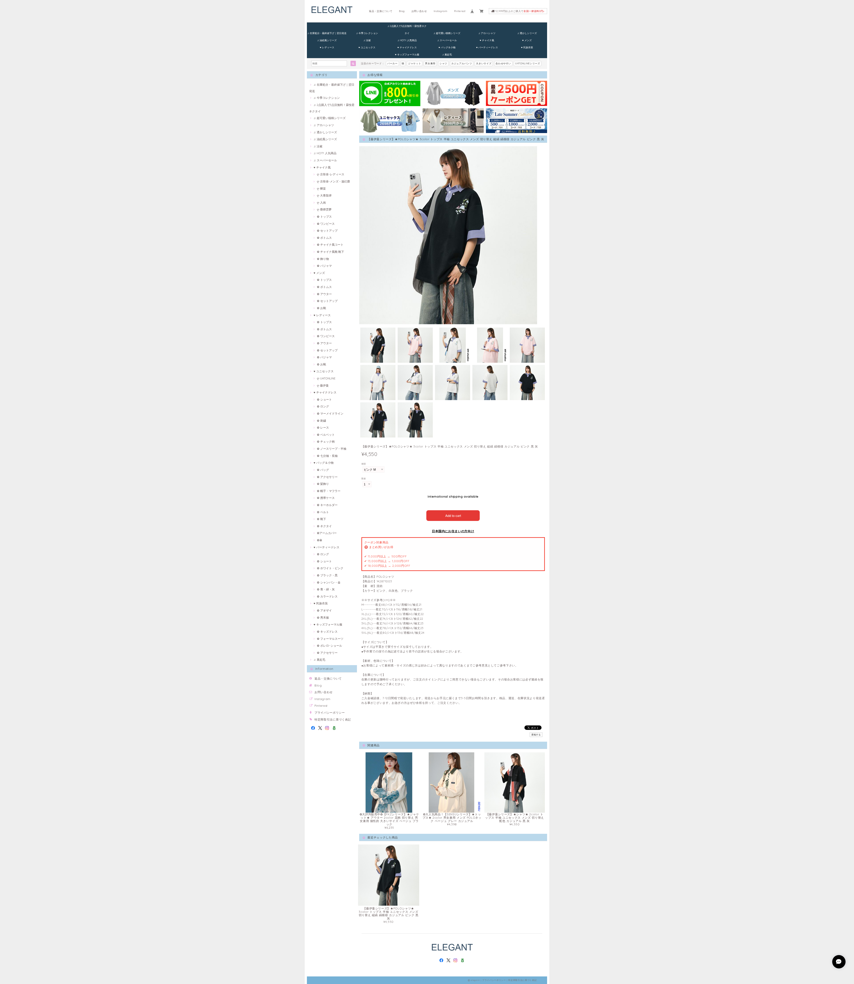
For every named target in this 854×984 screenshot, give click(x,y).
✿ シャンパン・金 (328, 582)
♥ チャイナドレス (407, 47)
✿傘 (319, 540)
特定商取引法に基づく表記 (332, 719)
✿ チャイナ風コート (330, 244)
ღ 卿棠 (321, 188)
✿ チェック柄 (326, 441)
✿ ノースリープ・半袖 (331, 448)
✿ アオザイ (324, 610)
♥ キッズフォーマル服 (407, 54)
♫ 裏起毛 (447, 54)
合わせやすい (503, 63)
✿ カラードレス (327, 596)
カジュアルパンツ (461, 63)
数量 (363, 478)
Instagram (440, 11)
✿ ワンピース (326, 223)
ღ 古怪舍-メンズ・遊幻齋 (333, 181)
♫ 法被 (367, 40)
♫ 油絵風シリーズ (327, 40)
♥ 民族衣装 (527, 47)
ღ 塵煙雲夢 (324, 209)
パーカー (392, 63)
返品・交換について (380, 11)
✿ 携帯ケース (326, 498)
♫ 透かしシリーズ (527, 33)
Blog (402, 11)
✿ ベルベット (326, 434)
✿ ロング (323, 406)
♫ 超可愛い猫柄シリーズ (446, 33)
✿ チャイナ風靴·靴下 (330, 251)
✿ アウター (324, 294)
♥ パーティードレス (487, 47)
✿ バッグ (323, 470)
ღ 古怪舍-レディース (330, 174)
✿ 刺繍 (321, 420)
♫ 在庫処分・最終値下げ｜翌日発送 (326, 33)
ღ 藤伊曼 (323, 385)
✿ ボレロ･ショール (329, 645)
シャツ (443, 63)
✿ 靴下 (321, 519)
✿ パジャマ (324, 265)
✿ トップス (324, 216)
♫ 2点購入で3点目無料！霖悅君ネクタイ (407, 27)
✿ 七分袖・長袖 (327, 456)
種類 (363, 463)
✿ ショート (324, 399)
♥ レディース (327, 47)
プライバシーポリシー (329, 712)
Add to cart (453, 515)
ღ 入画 (321, 202)
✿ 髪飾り (323, 484)
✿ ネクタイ (324, 526)
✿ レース (323, 427)
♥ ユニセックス (367, 47)
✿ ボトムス (324, 237)
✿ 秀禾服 (323, 617)
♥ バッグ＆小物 (447, 47)
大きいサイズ (483, 63)
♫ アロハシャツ (486, 33)
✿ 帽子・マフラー (328, 491)
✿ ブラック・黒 (327, 575)
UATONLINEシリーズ (527, 63)
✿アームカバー (327, 533)
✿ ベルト (323, 512)
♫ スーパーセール (447, 40)
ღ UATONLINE (326, 378)
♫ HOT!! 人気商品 (407, 40)
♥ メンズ (527, 40)
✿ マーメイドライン (330, 413)
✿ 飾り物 (323, 259)
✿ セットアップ (327, 230)
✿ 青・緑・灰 (326, 589)
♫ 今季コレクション (367, 33)
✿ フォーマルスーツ (330, 638)
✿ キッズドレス (327, 631)
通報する (536, 734)
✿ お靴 (321, 308)
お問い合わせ (419, 11)
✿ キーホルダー (327, 505)
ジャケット (414, 63)
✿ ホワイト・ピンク (330, 568)
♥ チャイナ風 (487, 40)
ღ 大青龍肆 (324, 195)
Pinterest (460, 11)
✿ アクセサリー (327, 477)
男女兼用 (430, 63)
